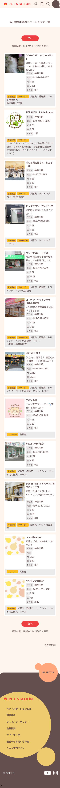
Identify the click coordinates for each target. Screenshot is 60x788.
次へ (30, 38)
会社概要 (11, 728)
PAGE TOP (48, 672)
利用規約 (11, 715)
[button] (1, 785)
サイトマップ (13, 735)
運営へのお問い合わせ (18, 741)
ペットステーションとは (19, 708)
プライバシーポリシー (18, 722)
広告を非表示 (50, 645)
